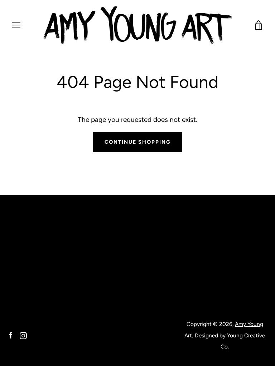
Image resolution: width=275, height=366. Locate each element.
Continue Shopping (138, 142)
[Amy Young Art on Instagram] (23, 335)
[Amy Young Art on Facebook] (10, 335)
